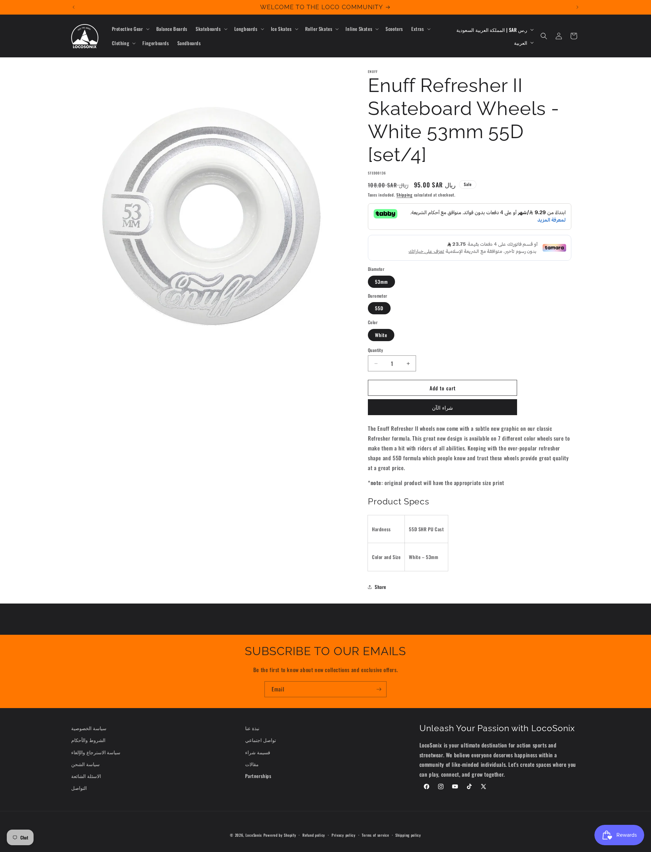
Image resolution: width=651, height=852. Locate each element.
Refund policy (313, 834)
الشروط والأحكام (88, 740)
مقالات (252, 763)
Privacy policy (344, 834)
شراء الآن (442, 407)
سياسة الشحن (85, 763)
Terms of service (375, 834)
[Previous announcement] (73, 7)
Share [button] (380, 586)
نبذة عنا (252, 727)
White (381, 334)
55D (379, 308)
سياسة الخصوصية (88, 727)
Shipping (404, 195)
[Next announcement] (577, 7)
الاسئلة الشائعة (86, 775)
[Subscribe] (378, 689)
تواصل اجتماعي (260, 740)
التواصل (79, 787)
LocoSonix (253, 835)
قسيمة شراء (257, 752)
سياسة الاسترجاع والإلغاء (95, 752)
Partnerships (258, 775)
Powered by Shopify (279, 835)
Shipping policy (408, 834)
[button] (130, 29)
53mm (381, 281)
